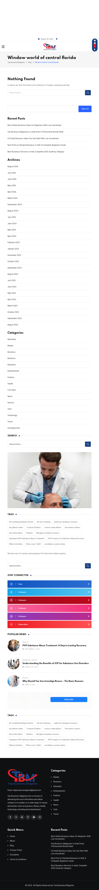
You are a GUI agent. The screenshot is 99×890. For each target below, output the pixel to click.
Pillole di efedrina (15, 544)
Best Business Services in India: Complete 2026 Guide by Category (35, 152)
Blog (12, 845)
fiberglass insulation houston (47, 533)
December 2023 (14, 255)
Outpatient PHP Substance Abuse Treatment (26, 538)
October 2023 (13, 261)
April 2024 (11, 236)
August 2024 (12, 211)
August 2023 (12, 274)
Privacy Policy (16, 850)
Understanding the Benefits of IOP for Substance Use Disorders (55, 663)
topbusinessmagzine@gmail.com (27, 790)
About (12, 841)
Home (12, 836)
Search (85, 109)
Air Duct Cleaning (43, 522)
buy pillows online (16, 527)
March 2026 (12, 198)
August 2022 (12, 325)
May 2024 (11, 230)
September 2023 (14, 268)
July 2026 (11, 173)
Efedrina (29, 533)
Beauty (10, 346)
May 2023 (11, 293)
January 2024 (13, 249)
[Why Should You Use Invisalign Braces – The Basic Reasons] (13, 681)
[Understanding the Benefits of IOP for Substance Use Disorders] (13, 663)
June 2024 (11, 223)
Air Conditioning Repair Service (21, 522)
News (9, 396)
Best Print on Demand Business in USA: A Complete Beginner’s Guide (36, 145)
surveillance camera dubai (54, 544)
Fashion (10, 377)
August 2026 (12, 166)
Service (10, 402)
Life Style (11, 390)
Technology (12, 415)
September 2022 (14, 318)
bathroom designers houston (65, 522)
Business (11, 352)
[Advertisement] (49, 18)
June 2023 (11, 287)
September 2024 (14, 204)
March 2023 (12, 306)
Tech (9, 409)
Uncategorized (13, 428)
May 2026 (11, 185)
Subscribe (68, 699)
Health (10, 384)
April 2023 (11, 299)
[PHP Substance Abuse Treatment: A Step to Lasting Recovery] (13, 645)
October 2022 (13, 312)
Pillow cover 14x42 (33, 544)
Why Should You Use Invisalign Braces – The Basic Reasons (52, 681)
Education (11, 365)
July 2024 (11, 217)
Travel (10, 421)
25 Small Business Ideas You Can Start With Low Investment (33, 138)
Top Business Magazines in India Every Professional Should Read (35, 132)
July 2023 (11, 280)
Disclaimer (14, 855)
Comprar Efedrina (34, 527)
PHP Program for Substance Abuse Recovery (66, 538)
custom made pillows (52, 527)
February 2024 (13, 242)
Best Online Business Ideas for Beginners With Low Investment (34, 125)
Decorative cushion (72, 527)
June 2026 (11, 179)
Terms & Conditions (18, 859)
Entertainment (13, 371)
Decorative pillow (15, 533)
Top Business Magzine (64, 885)
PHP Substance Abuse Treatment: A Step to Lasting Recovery (54, 646)
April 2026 (11, 192)
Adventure (11, 339)
